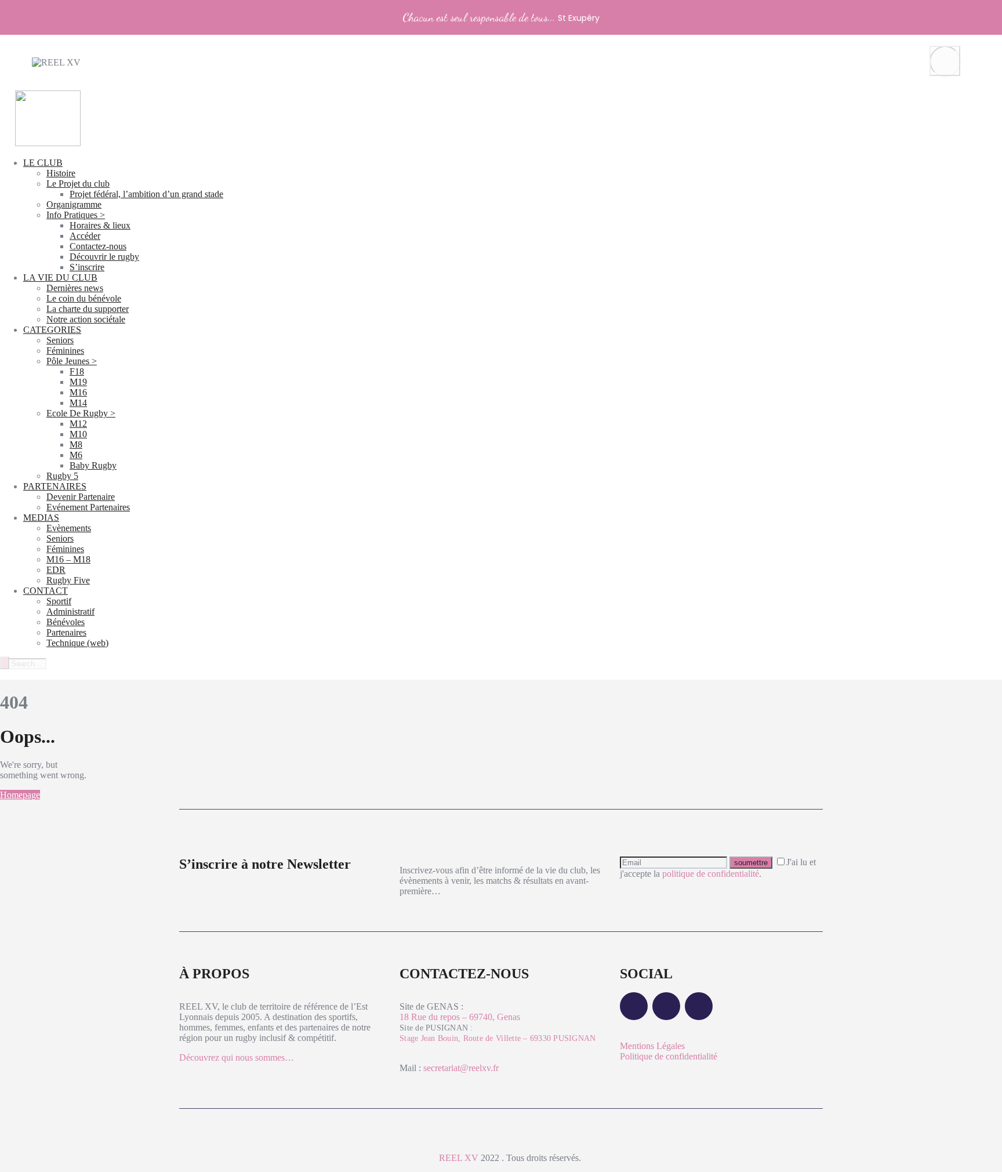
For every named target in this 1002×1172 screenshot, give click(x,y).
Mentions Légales (652, 1046)
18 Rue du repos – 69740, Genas (460, 1017)
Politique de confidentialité (668, 1056)
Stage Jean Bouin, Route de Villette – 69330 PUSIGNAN (498, 1038)
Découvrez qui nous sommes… (236, 1057)
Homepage (20, 795)
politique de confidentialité (710, 874)
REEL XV (458, 1158)
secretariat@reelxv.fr (460, 1068)
